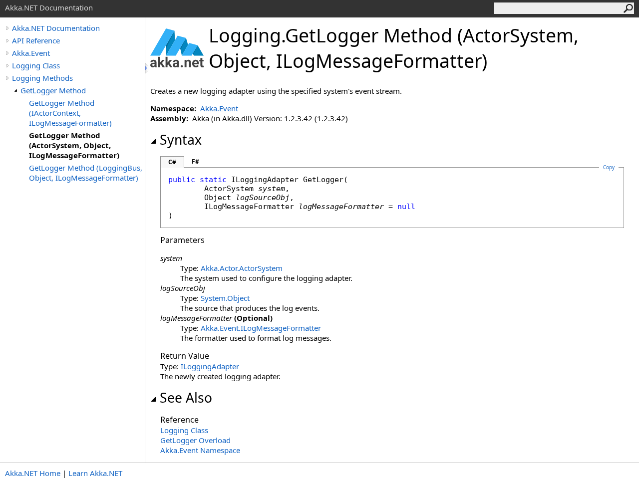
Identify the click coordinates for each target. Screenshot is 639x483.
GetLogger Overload (195, 440)
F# (195, 161)
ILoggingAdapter (210, 366)
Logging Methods (42, 78)
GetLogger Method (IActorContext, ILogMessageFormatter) (70, 113)
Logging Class (36, 65)
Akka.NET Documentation (56, 28)
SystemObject (225, 298)
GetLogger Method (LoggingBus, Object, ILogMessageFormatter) (85, 173)
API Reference (36, 40)
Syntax (181, 140)
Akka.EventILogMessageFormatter (261, 328)
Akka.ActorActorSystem (242, 268)
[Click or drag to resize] (147, 68)
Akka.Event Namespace (200, 450)
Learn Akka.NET (95, 473)
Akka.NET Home (32, 473)
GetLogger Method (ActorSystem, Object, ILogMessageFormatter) (74, 145)
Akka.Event (31, 53)
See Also (186, 398)
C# (172, 162)
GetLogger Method (53, 90)
